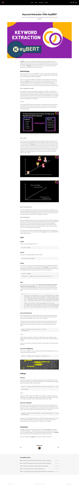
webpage (46, 267)
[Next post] (58, 447)
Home (32, 2)
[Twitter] (73, 2)
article (27, 81)
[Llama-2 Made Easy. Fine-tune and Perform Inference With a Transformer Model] (39, 471)
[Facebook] (71, 2)
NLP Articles (41, 2)
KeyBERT (22, 61)
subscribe (57, 432)
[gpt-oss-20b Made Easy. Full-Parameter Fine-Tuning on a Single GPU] (39, 463)
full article (32, 143)
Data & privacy (37, 484)
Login (76, 2)
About (36, 2)
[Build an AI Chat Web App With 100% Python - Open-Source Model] (39, 460)
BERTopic (29, 65)
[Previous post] (21, 447)
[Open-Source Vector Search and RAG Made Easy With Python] (39, 466)
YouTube (46, 2)
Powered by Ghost (69, 484)
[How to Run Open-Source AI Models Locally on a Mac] (39, 468)
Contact (42, 484)
